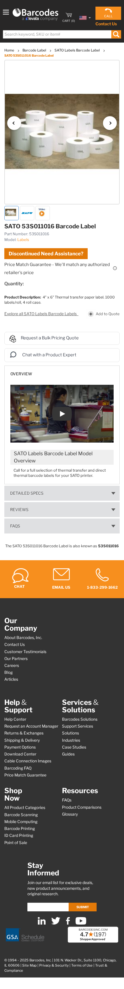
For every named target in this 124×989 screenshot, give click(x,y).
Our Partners (16, 658)
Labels (23, 239)
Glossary (70, 814)
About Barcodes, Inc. (23, 637)
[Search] (116, 34)
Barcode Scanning (21, 814)
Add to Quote (108, 313)
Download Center (20, 754)
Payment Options (20, 747)
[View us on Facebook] (68, 923)
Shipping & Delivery (22, 740)
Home (9, 50)
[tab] (62, 371)
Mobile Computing (20, 821)
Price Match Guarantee (25, 775)
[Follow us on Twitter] (55, 923)
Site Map (29, 965)
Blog (8, 672)
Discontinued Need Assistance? (46, 254)
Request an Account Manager (31, 726)
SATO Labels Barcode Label (78, 50)
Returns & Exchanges (24, 733)
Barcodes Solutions (79, 719)
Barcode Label (34, 50)
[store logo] (35, 14)
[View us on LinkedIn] (42, 923)
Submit (82, 907)
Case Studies (74, 747)
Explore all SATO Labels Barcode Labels (41, 313)
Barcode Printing (19, 828)
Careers (11, 665)
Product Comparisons (82, 807)
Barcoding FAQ (17, 768)
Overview (21, 374)
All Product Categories (24, 807)
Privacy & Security (54, 965)
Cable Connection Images (27, 761)
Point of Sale (15, 842)
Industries (71, 740)
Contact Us (106, 23)
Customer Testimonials (25, 651)
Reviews (19, 509)
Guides (68, 754)
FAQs (15, 526)
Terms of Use (82, 965)
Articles (11, 679)
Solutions (70, 733)
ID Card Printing (18, 835)
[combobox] (62, 34)
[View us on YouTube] (81, 923)
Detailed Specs (27, 493)
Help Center (15, 719)
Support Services (77, 726)
